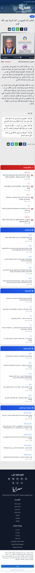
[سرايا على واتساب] (9, 478)
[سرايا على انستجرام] (13, 478)
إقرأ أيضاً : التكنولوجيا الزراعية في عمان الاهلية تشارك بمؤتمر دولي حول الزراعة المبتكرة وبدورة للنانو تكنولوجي (18, 120)
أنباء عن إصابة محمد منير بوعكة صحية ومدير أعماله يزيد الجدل (16, 209)
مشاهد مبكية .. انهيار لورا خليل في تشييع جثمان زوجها (17, 187)
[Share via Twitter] (21, 29)
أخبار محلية (17, 504)
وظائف (17, 521)
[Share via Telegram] (13, 29)
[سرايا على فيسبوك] (26, 478)
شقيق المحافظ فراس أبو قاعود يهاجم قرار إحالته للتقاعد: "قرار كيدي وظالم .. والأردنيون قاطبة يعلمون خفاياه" (16, 177)
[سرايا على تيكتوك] (17, 483)
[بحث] (2, 8)
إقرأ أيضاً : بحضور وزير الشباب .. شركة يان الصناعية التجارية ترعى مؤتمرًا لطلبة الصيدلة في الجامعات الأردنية (18, 127)
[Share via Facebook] (25, 29)
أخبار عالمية (17, 507)
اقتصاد (17, 515)
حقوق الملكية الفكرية (18, 544)
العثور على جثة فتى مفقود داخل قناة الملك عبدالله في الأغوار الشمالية (16, 220)
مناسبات (17, 518)
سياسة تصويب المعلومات (17, 541)
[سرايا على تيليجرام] (21, 483)
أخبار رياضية (17, 512)
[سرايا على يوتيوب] (21, 478)
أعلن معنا (17, 538)
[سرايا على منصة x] (17, 478)
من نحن (17, 530)
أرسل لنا (17, 535)
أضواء (32, 17)
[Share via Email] (9, 29)
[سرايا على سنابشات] (13, 483)
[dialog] (17, 561)
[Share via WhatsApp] (17, 29)
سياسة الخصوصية (17, 547)
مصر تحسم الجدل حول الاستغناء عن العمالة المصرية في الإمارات (18, 198)
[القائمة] (33, 8)
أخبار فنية (17, 509)
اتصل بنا (17, 533)
